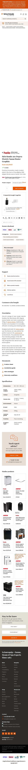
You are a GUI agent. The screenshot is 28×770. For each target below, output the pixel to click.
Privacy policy (17, 642)
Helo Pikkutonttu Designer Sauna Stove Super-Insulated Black (20, 520)
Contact (4, 681)
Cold (15, 681)
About (15, 699)
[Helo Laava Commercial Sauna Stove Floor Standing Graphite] (7, 527)
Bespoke (4, 667)
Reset (24, 182)
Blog (15, 692)
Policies (16, 706)
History (16, 701)
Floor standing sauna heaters (10, 237)
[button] (8, 222)
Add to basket (19, 188)
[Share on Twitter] (12, 218)
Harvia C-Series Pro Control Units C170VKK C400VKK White (7, 573)
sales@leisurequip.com (16, 10)
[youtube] (14, 733)
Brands (4, 706)
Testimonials (17, 703)
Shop (3, 676)
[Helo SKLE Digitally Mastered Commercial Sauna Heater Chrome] (7, 474)
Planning (16, 708)
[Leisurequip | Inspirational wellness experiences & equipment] (7, 14)
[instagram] (9, 733)
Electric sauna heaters (15, 234)
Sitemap (16, 710)
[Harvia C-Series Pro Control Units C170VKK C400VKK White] (7, 554)
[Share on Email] (22, 218)
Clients (4, 674)
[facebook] (3, 733)
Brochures (16, 694)
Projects (4, 672)
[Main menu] (21, 14)
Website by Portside (7, 751)
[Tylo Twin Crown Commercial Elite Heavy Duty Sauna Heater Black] (7, 581)
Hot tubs (4, 699)
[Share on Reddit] (14, 218)
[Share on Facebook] (9, 218)
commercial (18, 333)
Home (3, 665)
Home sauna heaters (8, 239)
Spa (15, 669)
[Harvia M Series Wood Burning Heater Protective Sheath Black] (7, 501)
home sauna (20, 329)
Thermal (16, 672)
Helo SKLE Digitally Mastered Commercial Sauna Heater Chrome (7, 494)
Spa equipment (6, 696)
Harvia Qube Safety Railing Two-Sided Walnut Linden (19, 591)
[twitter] (6, 733)
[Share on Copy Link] (24, 218)
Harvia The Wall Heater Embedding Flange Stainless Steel (20, 493)
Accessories (17, 686)
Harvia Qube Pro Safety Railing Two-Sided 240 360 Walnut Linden (20, 566)
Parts (3, 703)
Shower (16, 674)
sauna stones (11, 322)
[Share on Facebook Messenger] (19, 218)
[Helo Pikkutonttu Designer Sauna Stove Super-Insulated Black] (20, 501)
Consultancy (5, 669)
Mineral (16, 679)
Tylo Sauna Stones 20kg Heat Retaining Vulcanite (14, 208)
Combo (16, 676)
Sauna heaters (20, 239)
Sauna (15, 665)
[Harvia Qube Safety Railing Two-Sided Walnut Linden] (20, 581)
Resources (5, 679)
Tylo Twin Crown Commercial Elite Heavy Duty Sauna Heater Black (7, 600)
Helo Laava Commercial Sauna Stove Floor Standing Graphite (7, 547)
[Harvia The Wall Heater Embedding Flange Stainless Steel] (20, 474)
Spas (3, 701)
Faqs (15, 696)
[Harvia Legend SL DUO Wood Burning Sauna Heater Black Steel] (20, 527)
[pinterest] (12, 733)
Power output (6, 182)
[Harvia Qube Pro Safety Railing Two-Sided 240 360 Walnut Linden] (20, 554)
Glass (15, 683)
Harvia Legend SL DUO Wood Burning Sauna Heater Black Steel (20, 547)
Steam (16, 667)
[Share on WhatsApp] (17, 218)
